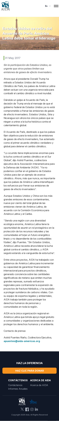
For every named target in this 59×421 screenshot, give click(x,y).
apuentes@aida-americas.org (22, 341)
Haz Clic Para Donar (29, 370)
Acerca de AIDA (39, 385)
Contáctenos (15, 385)
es (46, 6)
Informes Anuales (18, 388)
